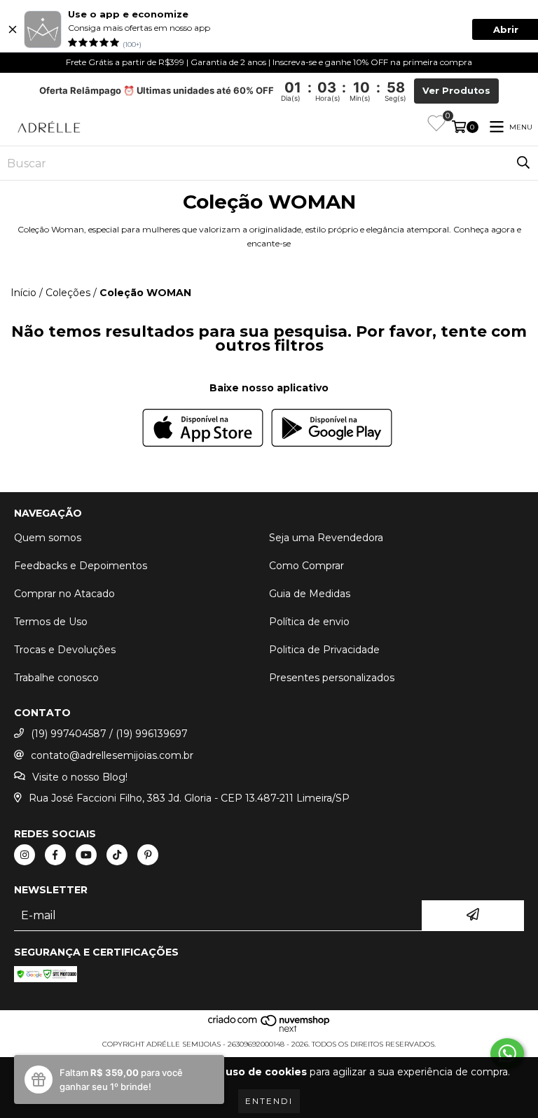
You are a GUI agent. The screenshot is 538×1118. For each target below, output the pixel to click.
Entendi (269, 1101)
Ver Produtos (456, 90)
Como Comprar (306, 565)
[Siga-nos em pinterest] (147, 854)
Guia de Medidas (309, 593)
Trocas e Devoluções (65, 649)
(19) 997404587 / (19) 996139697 (109, 733)
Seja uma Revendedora (326, 537)
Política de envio (309, 621)
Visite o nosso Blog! (79, 777)
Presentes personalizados (331, 677)
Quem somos (47, 537)
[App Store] (203, 429)
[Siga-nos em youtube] (86, 854)
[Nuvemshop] (269, 1030)
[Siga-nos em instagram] (24, 854)
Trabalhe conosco (56, 677)
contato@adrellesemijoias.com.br (112, 755)
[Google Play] (331, 429)
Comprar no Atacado (64, 593)
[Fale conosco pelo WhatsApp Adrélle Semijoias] (507, 1053)
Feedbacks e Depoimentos (80, 565)
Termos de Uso (51, 621)
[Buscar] (523, 163)
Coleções (68, 292)
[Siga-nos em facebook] (55, 854)
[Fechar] (12, 29)
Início (23, 292)
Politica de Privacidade (324, 649)
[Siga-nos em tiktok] (116, 854)
